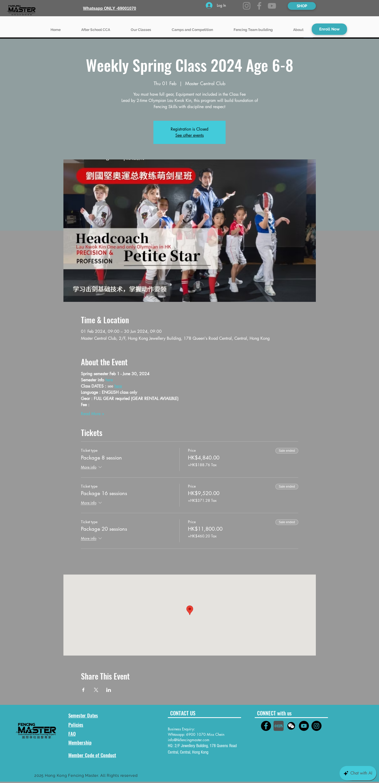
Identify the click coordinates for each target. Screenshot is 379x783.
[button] (140, 27)
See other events (189, 135)
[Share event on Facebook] (83, 690)
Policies (75, 724)
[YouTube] (272, 6)
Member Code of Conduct (92, 754)
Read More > (92, 413)
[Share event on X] (96, 690)
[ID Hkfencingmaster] (291, 726)
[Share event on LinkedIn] (108, 690)
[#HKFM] (266, 726)
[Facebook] (259, 6)
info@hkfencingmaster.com (188, 739)
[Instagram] (247, 6)
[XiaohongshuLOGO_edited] (279, 726)
